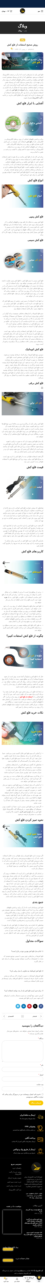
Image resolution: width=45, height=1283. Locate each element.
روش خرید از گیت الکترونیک (15, 1173)
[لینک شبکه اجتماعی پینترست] (29, 1006)
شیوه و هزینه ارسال (14, 1178)
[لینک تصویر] (36, 1168)
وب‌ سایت (40, 1084)
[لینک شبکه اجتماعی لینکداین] (23, 1006)
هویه (5, 597)
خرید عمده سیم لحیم (14, 1182)
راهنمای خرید (16, 1168)
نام (41, 1065)
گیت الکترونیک (37, 98)
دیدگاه (40, 1038)
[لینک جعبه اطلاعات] (22, 1117)
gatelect (31, 49)
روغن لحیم (25, 286)
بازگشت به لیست (22, 1016)
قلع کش (29, 142)
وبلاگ (20, 31)
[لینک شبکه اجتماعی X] (35, 1006)
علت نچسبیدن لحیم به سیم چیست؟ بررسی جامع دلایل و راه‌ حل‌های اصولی (33, 1234)
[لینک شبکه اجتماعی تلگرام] (18, 1006)
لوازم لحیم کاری (25, 812)
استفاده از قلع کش (18, 90)
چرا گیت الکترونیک (15, 1190)
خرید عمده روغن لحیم (14, 1186)
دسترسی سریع (16, 1164)
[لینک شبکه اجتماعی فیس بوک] (41, 1006)
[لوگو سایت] (22, 11)
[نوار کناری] (42, 388)
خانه (25, 31)
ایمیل (41, 1075)
